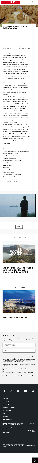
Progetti (6, 404)
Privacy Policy (12, 437)
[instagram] (11, 391)
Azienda (5, 398)
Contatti (5, 416)
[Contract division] (28, 424)
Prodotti (6, 401)
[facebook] (4, 391)
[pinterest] (33, 391)
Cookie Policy (5, 437)
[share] (35, 460)
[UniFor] (16, 2)
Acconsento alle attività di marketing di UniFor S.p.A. (19, 369)
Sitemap (32, 437)
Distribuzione (7, 410)
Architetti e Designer (9, 407)
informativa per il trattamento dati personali (24, 364)
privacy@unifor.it (20, 361)
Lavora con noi (7, 419)
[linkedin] (18, 391)
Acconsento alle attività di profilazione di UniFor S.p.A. (19, 372)
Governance (19, 437)
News (4, 413)
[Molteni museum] (28, 431)
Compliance (26, 437)
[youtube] (25, 391)
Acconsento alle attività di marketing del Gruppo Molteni (20, 376)
